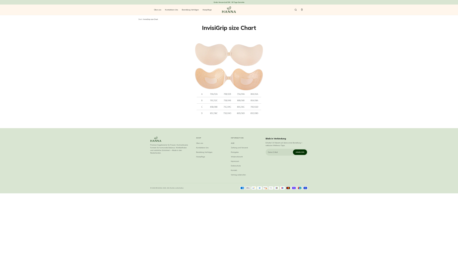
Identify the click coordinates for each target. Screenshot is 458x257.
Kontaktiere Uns (171, 10)
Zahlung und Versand (239, 148)
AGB (232, 143)
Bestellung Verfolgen (190, 10)
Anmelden (300, 152)
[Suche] (296, 10)
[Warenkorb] (302, 10)
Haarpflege (207, 10)
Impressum (235, 161)
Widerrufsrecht (237, 157)
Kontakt (234, 170)
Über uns (157, 10)
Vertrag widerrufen (238, 175)
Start (140, 19)
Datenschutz (236, 166)
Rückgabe (235, 152)
